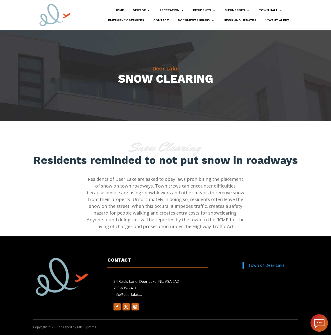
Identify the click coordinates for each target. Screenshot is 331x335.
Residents (202, 10)
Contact (161, 20)
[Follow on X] (126, 306)
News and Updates (240, 20)
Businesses (235, 10)
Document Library (194, 20)
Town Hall (268, 10)
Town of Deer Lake (266, 265)
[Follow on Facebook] (117, 306)
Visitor (139, 10)
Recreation (169, 10)
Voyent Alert (277, 20)
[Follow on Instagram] (135, 306)
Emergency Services (126, 20)
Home (119, 10)
